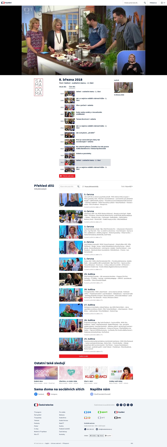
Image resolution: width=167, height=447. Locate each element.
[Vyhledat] (78, 186)
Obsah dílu (62, 87)
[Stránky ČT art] (101, 418)
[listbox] (100, 435)
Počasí (36, 426)
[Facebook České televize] (121, 404)
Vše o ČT (36, 434)
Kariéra (61, 426)
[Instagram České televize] (117, 404)
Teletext (36, 420)
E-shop (36, 429)
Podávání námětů (64, 429)
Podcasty (37, 423)
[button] (83, 40)
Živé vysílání (37, 415)
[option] (93, 435)
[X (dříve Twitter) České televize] (128, 404)
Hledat (144, 2)
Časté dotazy (63, 431)
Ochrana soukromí (56, 443)
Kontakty (62, 434)
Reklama (61, 415)
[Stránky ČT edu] (117, 418)
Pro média (62, 412)
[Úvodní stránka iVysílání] (8, 3)
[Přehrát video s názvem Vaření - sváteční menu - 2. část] (83, 40)
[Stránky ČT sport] (102, 413)
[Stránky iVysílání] (119, 413)
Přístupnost (66, 443)
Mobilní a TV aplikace (40, 431)
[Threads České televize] (131, 404)
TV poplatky (37, 418)
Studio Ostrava (63, 420)
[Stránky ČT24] (87, 413)
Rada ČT (61, 423)
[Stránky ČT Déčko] (87, 418)
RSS (132, 443)
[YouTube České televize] (124, 404)
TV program (37, 412)
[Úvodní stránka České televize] (44, 404)
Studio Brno (62, 418)
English (47, 443)
